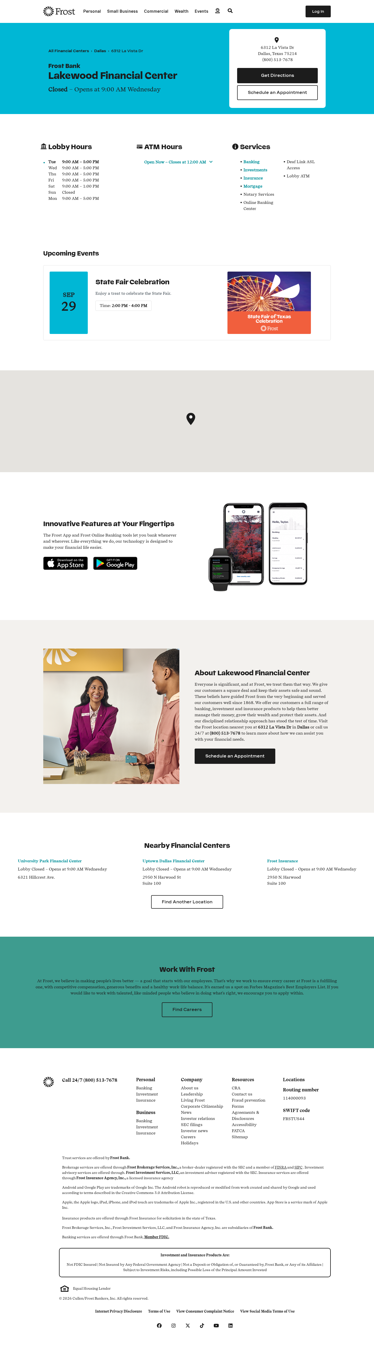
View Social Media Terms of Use (267, 1311)
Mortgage (252, 186)
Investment (155, 1094)
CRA (236, 1088)
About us (189, 1088)
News (186, 1113)
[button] (191, 419)
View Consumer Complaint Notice (205, 1311)
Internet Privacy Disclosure (118, 1311)
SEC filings (192, 1125)
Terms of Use (160, 1311)
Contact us (242, 1094)
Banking (251, 161)
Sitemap (240, 1137)
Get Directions (277, 75)
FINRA (281, 1167)
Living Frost (193, 1100)
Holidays (189, 1143)
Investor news (194, 1131)
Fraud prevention (248, 1100)
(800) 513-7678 (100, 1080)
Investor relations (198, 1119)
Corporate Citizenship (202, 1106)
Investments (255, 169)
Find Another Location (187, 902)
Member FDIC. (156, 1237)
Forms (238, 1106)
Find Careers (187, 1009)
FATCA (238, 1131)
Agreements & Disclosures (254, 1115)
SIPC (298, 1167)
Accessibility (244, 1125)
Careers (188, 1137)
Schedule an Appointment (277, 92)
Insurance (253, 178)
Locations (294, 1079)
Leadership (192, 1094)
